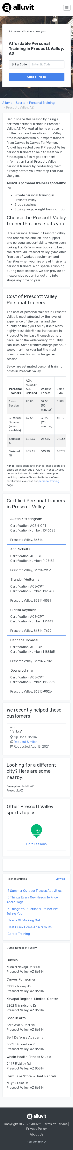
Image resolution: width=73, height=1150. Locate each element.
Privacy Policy (36, 1129)
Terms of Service (55, 1124)
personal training (49, 481)
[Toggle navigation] (67, 8)
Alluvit (7, 103)
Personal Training (42, 103)
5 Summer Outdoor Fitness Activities (35, 891)
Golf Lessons (36, 844)
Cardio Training (19, 934)
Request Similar (25, 742)
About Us (36, 1134)
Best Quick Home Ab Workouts (30, 927)
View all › (60, 879)
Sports (20, 103)
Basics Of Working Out (24, 920)
